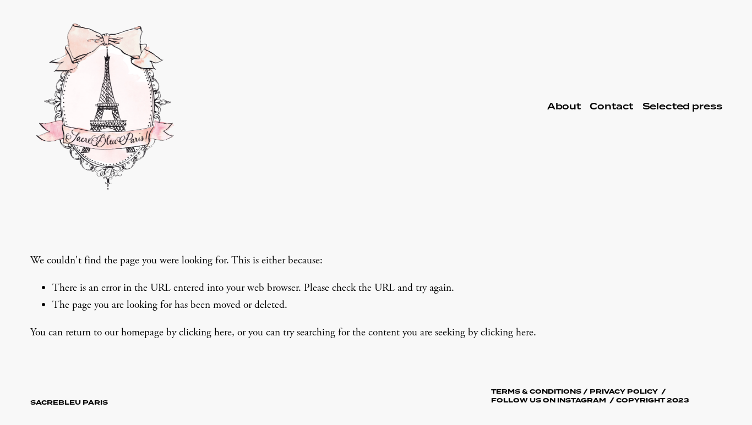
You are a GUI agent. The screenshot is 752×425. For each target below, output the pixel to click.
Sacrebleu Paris (69, 403)
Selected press (682, 107)
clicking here (205, 332)
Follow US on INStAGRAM (548, 400)
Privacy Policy (624, 392)
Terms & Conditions (536, 392)
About (564, 107)
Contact (611, 107)
